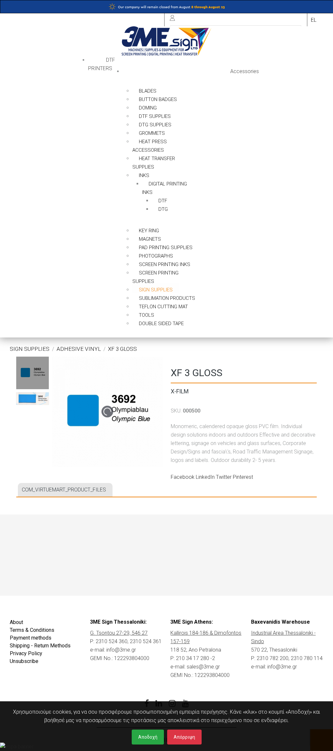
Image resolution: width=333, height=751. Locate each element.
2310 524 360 (111, 641)
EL (313, 20)
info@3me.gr (121, 650)
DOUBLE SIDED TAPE (161, 323)
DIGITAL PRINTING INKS (164, 188)
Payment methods (30, 638)
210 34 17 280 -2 (195, 658)
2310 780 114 (307, 658)
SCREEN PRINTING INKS (164, 264)
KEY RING (149, 231)
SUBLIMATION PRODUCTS (167, 298)
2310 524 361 (146, 641)
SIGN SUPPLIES (156, 290)
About (16, 622)
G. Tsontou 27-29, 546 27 (119, 633)
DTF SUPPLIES (155, 116)
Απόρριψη (184, 737)
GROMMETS (152, 133)
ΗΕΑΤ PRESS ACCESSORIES (149, 146)
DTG (163, 209)
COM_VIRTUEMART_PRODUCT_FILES (64, 490)
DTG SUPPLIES (155, 125)
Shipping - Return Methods (40, 646)
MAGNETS (150, 239)
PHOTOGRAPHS (156, 256)
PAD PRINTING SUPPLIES (166, 247)
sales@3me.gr (203, 667)
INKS (144, 175)
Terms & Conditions (32, 630)
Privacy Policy (26, 653)
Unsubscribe (24, 661)
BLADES (147, 91)
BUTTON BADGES (158, 99)
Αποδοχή (147, 737)
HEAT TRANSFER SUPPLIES (153, 163)
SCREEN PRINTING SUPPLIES (155, 277)
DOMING (148, 108)
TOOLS (146, 315)
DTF (162, 201)
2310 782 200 (272, 658)
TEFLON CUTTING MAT (163, 307)
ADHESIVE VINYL (79, 349)
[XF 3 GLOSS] (32, 373)
